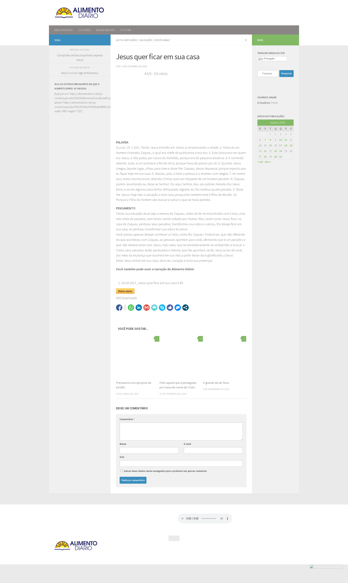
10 (280, 139)
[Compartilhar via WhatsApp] (131, 307)
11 (285, 139)
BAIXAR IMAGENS (105, 30)
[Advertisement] (79, 251)
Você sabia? (162, 40)
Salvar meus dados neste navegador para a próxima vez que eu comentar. (165, 471)
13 (260, 145)
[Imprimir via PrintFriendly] (154, 307)
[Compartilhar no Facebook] (119, 307)
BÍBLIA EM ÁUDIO (63, 30)
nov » (268, 161)
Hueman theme (93, 556)
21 (265, 151)
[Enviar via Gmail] (146, 307)
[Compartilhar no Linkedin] (139, 307)
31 (280, 156)
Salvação (145, 40)
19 (290, 145)
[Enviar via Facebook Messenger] (178, 307)
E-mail (187, 444)
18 (285, 145)
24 (280, 151)
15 (270, 145)
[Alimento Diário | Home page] (79, 12)
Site (122, 457)
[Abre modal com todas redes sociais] (185, 307)
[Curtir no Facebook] (170, 307)
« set (260, 161)
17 (280, 145)
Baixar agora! (125, 291)
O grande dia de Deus (216, 383)
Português (269, 58)
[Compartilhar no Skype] (162, 307)
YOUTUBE (125, 30)
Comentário (127, 419)
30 (275, 156)
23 (275, 151)
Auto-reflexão (126, 40)
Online (267, 102)
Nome (123, 444)
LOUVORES (84, 30)
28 (265, 156)
